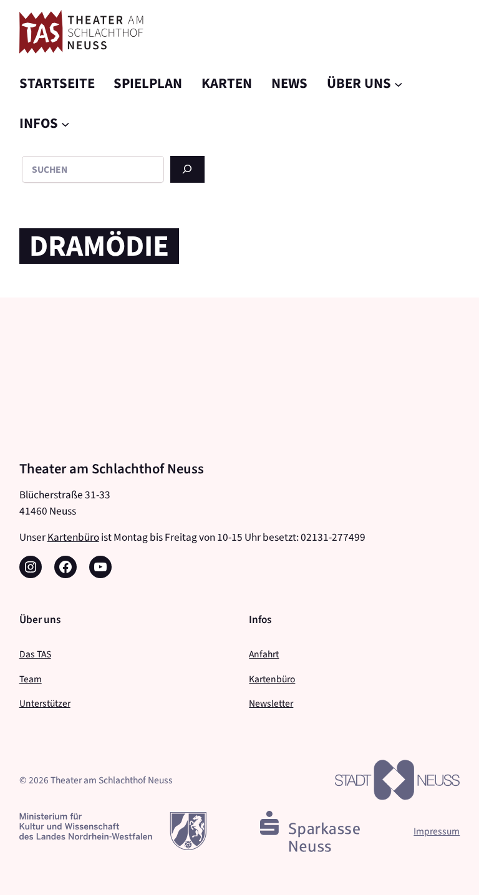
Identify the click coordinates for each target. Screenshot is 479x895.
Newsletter (271, 703)
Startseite (57, 83)
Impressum (437, 831)
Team (30, 678)
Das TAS (35, 653)
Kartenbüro (73, 537)
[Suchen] (187, 169)
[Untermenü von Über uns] (398, 83)
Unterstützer (44, 703)
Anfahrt (264, 653)
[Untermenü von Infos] (65, 124)
